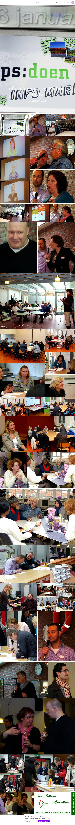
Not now (28, 821)
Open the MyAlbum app (44, 821)
